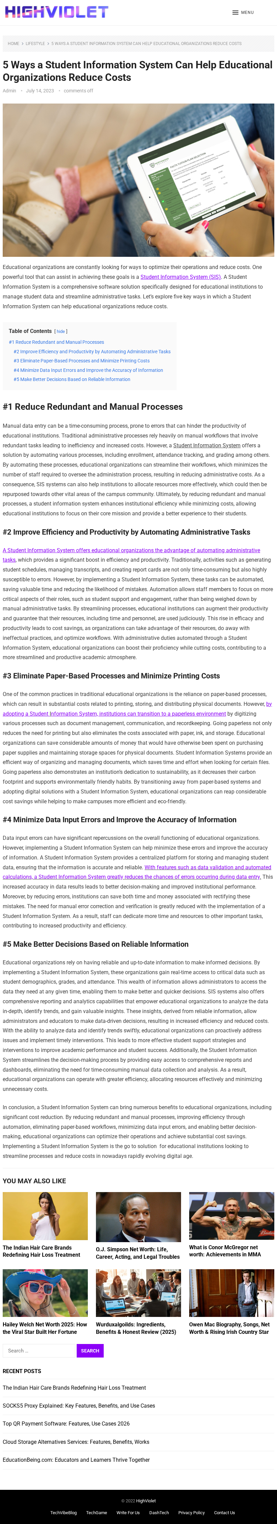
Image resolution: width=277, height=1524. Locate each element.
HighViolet (146, 1500)
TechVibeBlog (63, 1512)
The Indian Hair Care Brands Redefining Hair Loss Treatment (74, 1388)
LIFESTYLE (35, 43)
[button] (243, 12)
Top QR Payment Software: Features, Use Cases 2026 (66, 1423)
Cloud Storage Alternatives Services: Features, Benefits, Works (76, 1442)
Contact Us (224, 1512)
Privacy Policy (191, 1512)
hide (61, 331)
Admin (9, 90)
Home (13, 43)
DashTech (159, 1512)
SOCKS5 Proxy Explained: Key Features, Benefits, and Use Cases (79, 1406)
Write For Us (128, 1512)
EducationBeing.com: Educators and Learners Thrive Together (76, 1460)
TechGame (96, 1512)
